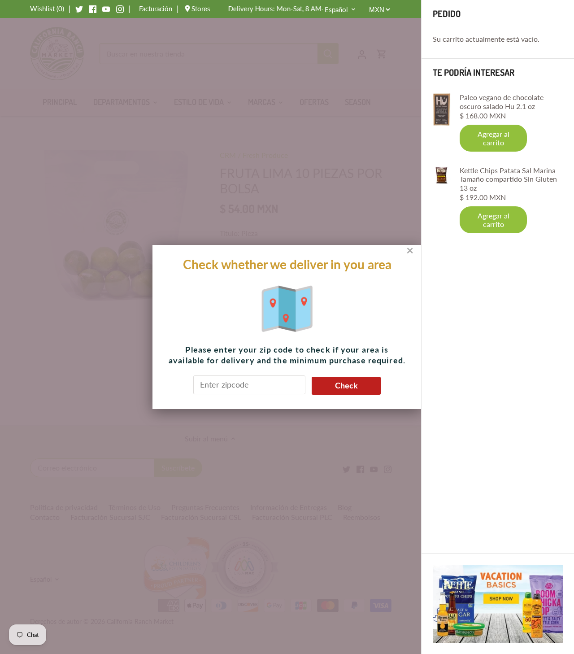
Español (336, 9)
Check (346, 385)
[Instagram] (120, 8)
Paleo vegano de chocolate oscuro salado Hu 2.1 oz (502, 101)
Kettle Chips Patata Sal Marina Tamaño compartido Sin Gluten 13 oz (508, 179)
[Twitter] (79, 8)
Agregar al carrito (493, 138)
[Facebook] (92, 8)
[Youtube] (106, 8)
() (47, 8)
